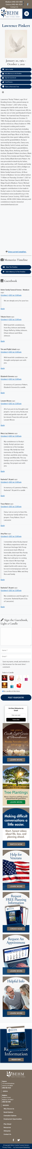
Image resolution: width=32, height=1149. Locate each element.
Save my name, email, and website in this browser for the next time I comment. (16, 664)
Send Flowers (9, 82)
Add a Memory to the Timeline (13, 73)
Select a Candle (8, 673)
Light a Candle (9, 69)
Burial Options (8, 1112)
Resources (7, 1127)
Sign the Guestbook (10, 78)
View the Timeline (11, 267)
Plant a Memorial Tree (12, 86)
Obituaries (7, 1131)
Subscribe (16, 719)
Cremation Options (10, 1115)
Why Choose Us (9, 1109)
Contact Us (7, 1134)
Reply (3, 309)
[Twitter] (18, 1140)
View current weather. (17, 251)
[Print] (3, 92)
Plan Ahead (7, 1124)
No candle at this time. (11, 691)
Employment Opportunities (13, 1119)
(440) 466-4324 (6, 1088)
